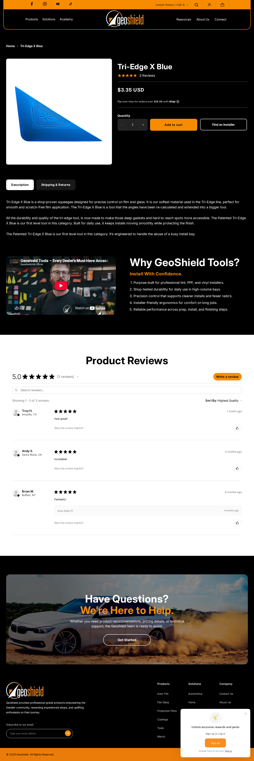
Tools (160, 728)
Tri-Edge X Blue (31, 46)
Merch (161, 736)
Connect (220, 19)
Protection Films (167, 710)
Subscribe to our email (19, 724)
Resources (183, 19)
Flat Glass (163, 702)
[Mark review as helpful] (237, 428)
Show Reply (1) (65, 510)
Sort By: (211, 400)
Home (10, 46)
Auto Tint (162, 693)
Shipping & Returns (55, 185)
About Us (202, 19)
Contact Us (226, 693)
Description (20, 185)
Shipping (123, 97)
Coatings (162, 719)
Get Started (127, 640)
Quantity (124, 115)
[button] (196, 4)
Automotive (195, 693)
